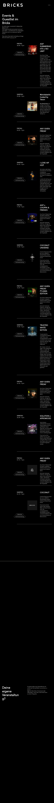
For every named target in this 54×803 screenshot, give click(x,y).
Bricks (48, 139)
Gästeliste (12, 37)
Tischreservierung (19, 54)
